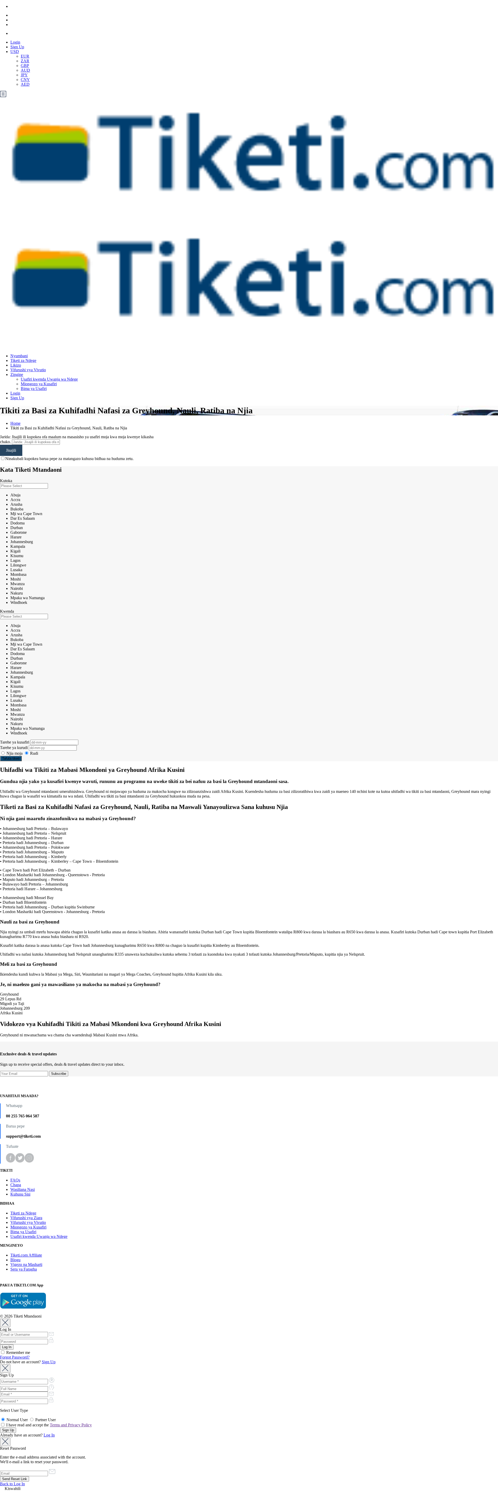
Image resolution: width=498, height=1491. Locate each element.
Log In (49, 1435)
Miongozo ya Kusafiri (39, 384)
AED (25, 84)
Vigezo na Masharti (26, 1264)
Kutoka (6, 480)
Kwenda (7, 611)
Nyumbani (19, 356)
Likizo (15, 365)
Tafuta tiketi (11, 758)
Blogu (15, 1260)
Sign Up (17, 47)
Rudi (33, 753)
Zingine (16, 374)
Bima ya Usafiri (34, 388)
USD (14, 51)
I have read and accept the (48, 1425)
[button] (249, 1488)
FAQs (15, 1180)
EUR (25, 56)
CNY (25, 79)
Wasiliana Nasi (22, 1189)
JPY (24, 75)
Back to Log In (12, 1484)
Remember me (17, 1352)
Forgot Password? (15, 1357)
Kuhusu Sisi (20, 1194)
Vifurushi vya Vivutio (28, 370)
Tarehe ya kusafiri (15, 742)
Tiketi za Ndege (23, 360)
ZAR (25, 61)
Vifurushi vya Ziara (26, 1218)
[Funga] (5, 1323)
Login (15, 42)
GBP (25, 65)
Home (15, 423)
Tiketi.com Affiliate (26, 1255)
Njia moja (14, 753)
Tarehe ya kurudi (14, 747)
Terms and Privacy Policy (71, 1425)
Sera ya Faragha (23, 1269)
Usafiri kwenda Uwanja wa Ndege (49, 379)
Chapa (15, 1185)
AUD (25, 70)
